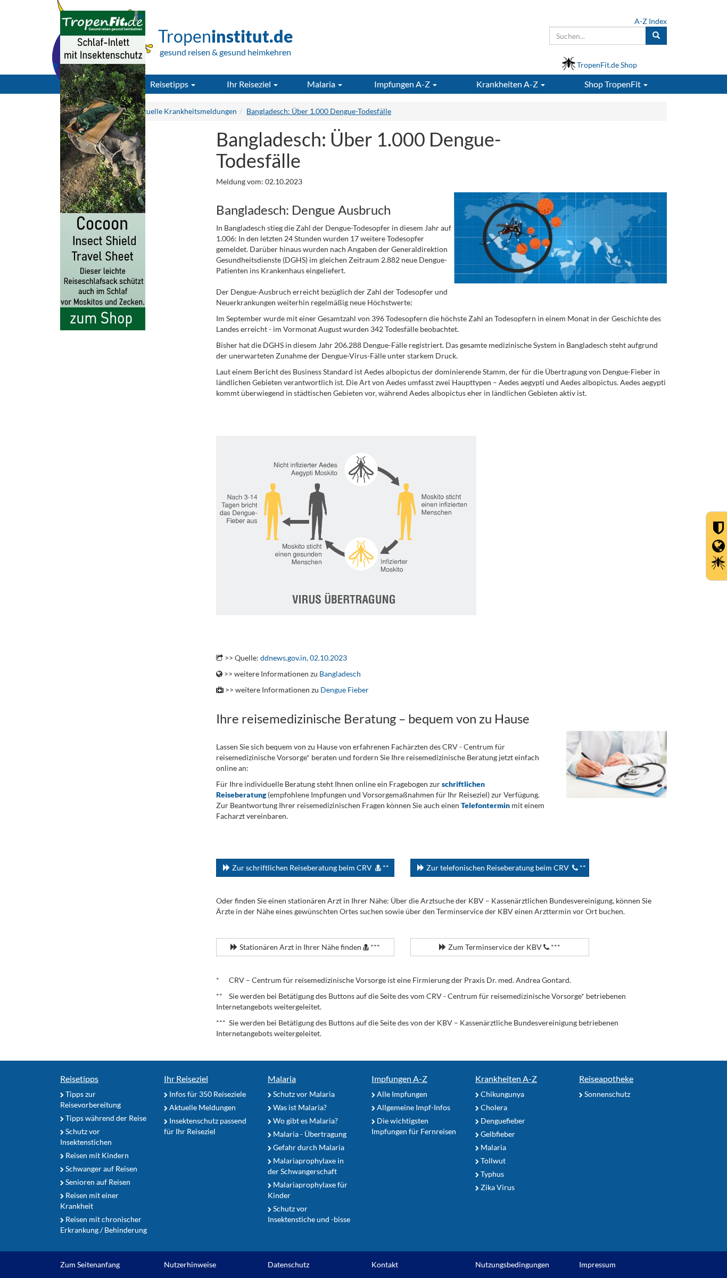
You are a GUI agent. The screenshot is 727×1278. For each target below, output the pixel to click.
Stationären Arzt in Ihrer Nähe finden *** (309, 946)
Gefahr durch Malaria (307, 1147)
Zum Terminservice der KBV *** (503, 946)
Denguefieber (502, 1120)
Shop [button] (612, 84)
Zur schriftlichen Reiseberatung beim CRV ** (309, 867)
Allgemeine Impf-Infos (412, 1107)
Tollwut (492, 1160)
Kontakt (384, 1264)
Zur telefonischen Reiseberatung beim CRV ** (505, 867)
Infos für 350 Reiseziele (207, 1093)
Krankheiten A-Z (506, 1078)
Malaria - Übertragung (308, 1133)
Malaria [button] (322, 84)
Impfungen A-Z (399, 1078)
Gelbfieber (497, 1133)
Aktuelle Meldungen (202, 1107)
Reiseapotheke (606, 1078)
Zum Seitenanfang (90, 1264)
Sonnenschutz (606, 1093)
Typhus (491, 1173)
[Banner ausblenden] (140, 16)
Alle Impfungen (401, 1093)
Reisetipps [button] (170, 84)
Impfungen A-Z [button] (403, 84)
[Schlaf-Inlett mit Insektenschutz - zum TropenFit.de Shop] (102, 169)
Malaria (282, 1078)
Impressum (597, 1264)
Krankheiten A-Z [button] (508, 84)
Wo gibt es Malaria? (304, 1120)
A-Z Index (650, 21)
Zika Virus (497, 1187)
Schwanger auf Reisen (100, 1168)
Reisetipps (79, 1078)
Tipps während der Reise (105, 1117)
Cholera (493, 1107)
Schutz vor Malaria (303, 1093)
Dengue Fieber (344, 689)
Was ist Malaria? (299, 1107)
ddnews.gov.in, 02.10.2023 (303, 657)
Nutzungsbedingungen (512, 1264)
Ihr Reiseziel (186, 1078)
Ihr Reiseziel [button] (249, 84)
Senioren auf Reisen (97, 1181)
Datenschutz (288, 1264)
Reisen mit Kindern (96, 1155)
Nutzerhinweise (190, 1264)
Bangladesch (340, 673)
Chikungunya (501, 1093)
